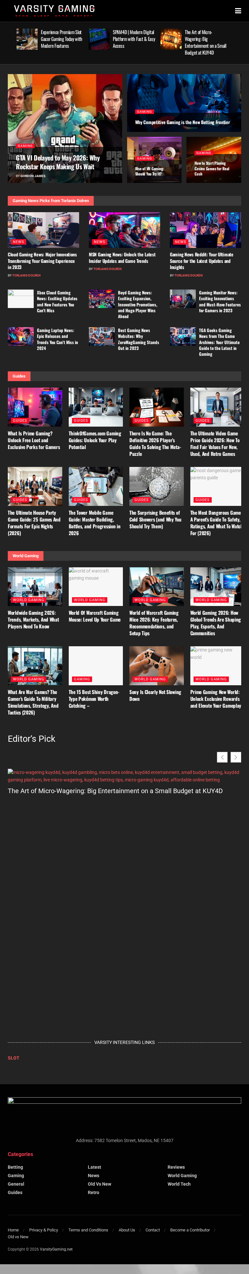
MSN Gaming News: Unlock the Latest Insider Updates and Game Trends (122, 257)
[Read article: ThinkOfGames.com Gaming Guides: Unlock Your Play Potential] (96, 407)
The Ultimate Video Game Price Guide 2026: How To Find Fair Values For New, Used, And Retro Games (215, 443)
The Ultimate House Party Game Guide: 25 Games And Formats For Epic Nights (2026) (34, 522)
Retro (93, 1192)
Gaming (25, 146)
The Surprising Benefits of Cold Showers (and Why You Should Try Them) (155, 519)
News (18, 242)
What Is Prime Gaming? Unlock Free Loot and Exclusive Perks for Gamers (34, 440)
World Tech (179, 1184)
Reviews (176, 1167)
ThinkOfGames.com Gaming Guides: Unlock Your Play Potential (95, 440)
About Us (127, 1229)
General (16, 1184)
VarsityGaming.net (56, 1249)
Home (13, 1229)
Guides (20, 420)
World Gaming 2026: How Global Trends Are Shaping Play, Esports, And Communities (215, 623)
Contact (153, 1229)
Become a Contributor (190, 1229)
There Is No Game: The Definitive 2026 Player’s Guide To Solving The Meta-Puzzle (155, 443)
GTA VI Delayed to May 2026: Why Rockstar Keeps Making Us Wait (58, 162)
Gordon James (32, 176)
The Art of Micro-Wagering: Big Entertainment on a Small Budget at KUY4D (205, 42)
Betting (15, 1167)
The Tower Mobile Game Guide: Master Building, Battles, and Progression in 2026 (95, 522)
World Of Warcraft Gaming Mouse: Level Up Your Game (95, 616)
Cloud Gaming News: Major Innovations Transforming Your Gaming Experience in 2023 (42, 260)
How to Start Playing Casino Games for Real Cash (212, 168)
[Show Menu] (238, 11)
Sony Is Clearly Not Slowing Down (155, 695)
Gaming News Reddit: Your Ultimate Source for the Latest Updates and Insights (201, 260)
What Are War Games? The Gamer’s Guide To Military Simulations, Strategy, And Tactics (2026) (33, 702)
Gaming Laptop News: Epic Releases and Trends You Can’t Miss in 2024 (57, 339)
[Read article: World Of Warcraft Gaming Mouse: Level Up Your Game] (96, 586)
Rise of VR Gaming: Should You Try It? (149, 171)
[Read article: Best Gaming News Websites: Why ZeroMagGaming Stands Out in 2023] (102, 336)
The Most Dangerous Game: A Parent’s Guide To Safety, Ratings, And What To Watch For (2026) (216, 522)
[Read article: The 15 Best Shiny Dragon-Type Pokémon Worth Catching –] (96, 665)
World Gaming (28, 600)
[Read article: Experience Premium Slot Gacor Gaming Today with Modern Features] (27, 39)
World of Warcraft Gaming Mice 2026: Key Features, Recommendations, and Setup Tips (154, 623)
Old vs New (99, 1184)
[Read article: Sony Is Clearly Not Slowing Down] (156, 665)
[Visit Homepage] (54, 11)
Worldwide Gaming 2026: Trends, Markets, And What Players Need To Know (33, 619)
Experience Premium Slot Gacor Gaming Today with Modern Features (61, 38)
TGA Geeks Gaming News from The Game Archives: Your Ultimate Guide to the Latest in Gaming (219, 342)
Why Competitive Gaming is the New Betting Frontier (182, 122)
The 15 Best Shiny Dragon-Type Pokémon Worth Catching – (94, 698)
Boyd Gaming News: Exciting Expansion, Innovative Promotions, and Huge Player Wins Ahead (137, 304)
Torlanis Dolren (26, 275)
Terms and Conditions (88, 1229)
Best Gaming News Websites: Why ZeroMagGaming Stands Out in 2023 (138, 339)
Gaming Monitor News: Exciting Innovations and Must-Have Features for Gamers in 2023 (220, 301)
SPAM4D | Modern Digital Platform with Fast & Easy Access (134, 38)
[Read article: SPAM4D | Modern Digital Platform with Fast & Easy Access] (99, 39)
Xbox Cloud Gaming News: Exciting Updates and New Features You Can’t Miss (57, 301)
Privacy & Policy (43, 1229)
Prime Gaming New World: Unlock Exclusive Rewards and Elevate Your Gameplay (216, 698)
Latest (94, 1167)
